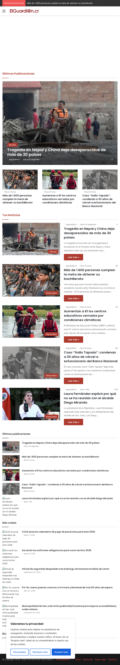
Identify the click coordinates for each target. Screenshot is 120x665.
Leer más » (73, 257)
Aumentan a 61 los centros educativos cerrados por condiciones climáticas (63, 3)
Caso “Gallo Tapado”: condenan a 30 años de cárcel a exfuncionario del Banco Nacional (99, 201)
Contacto (112, 659)
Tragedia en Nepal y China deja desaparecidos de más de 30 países (89, 233)
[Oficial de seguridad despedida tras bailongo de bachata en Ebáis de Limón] (11, 575)
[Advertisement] (60, 48)
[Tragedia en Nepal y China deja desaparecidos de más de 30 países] (60, 123)
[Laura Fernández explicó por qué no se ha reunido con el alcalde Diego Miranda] (11, 506)
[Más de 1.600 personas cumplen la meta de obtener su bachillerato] (20, 179)
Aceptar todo (61, 652)
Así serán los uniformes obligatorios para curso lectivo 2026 (56, 550)
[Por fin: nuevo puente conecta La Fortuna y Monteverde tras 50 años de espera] (11, 594)
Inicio (78, 659)
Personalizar (19, 652)
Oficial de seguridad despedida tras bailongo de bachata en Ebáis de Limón (65, 568)
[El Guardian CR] (24, 11)
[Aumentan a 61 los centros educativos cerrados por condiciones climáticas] (60, 179)
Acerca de (88, 659)
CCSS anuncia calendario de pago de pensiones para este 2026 (58, 531)
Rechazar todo (40, 652)
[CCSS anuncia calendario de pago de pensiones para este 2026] (11, 538)
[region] (40, 639)
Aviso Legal (100, 659)
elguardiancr (14, 159)
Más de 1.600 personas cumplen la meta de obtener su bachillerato (17, 199)
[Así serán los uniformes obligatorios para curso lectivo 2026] (11, 557)
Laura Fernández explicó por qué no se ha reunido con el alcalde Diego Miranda (90, 398)
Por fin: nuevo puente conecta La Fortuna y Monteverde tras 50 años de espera (67, 587)
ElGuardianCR (63, 659)
